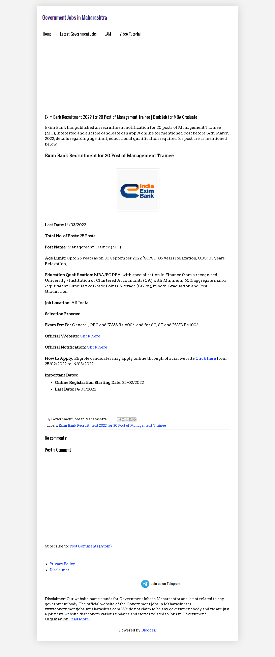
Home (47, 34)
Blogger (148, 630)
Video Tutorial (130, 34)
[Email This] (119, 419)
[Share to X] (127, 419)
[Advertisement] (137, 73)
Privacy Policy (62, 564)
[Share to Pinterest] (134, 419)
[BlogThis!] (123, 419)
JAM (108, 34)
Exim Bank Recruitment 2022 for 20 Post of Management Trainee (112, 425)
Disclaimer (59, 570)
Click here (90, 336)
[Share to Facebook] (131, 419)
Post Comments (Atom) (91, 546)
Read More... (80, 619)
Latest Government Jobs (78, 34)
